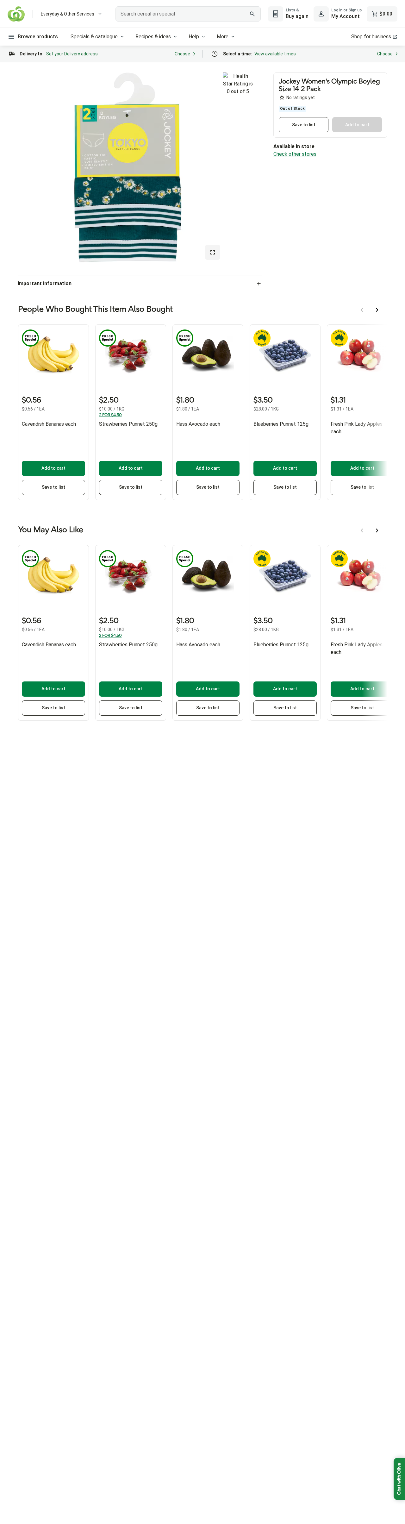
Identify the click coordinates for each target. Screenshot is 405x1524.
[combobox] (188, 14)
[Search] (252, 14)
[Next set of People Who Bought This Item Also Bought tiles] (377, 310)
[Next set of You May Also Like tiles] (377, 530)
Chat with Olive (399, 1479)
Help (194, 37)
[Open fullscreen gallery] (212, 252)
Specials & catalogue (94, 37)
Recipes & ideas (153, 37)
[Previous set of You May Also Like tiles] (362, 530)
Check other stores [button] (294, 154)
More (222, 37)
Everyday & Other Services (67, 13)
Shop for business (371, 37)
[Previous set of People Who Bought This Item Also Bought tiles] (362, 310)
